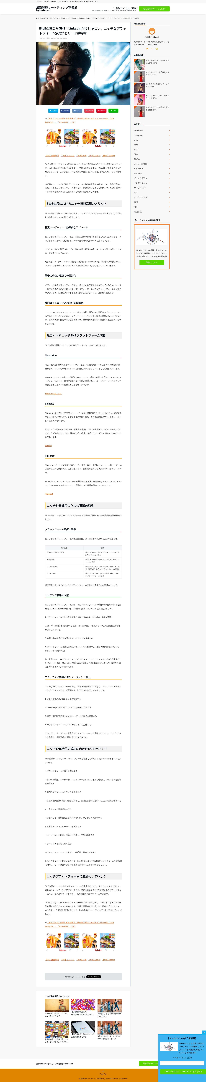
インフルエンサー (141, 183)
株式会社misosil (152, 37)
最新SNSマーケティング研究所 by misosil (56, 9)
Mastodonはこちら (53, 393)
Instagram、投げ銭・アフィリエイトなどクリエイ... (56, 1014)
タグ (136, 192)
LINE (136, 140)
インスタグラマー (141, 178)
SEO (136, 154)
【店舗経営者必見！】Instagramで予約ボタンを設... (82, 1013)
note (136, 144)
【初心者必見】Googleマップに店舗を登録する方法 (83, 1035)
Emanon (124, 1078)
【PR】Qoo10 (94, 155)
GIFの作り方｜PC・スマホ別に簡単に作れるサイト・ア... (109, 1037)
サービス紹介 (45, 38)
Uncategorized (140, 164)
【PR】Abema (108, 155)
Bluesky (48, 445)
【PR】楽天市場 (52, 155)
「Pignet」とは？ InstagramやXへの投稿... (109, 1015)
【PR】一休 (81, 155)
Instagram (138, 135)
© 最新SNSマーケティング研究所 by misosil (95, 1078)
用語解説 (138, 211)
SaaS (136, 149)
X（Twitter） (139, 168)
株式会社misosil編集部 (59, 38)
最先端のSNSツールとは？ (154, 9)
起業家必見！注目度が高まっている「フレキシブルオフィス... (56, 1040)
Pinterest (49, 494)
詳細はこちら (152, 262)
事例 (136, 202)
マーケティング (140, 197)
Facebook (138, 130)
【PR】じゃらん (68, 155)
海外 (136, 207)
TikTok (137, 159)
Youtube (138, 173)
